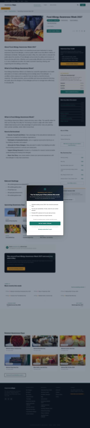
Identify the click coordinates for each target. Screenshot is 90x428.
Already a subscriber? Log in (45, 229)
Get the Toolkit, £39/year (45, 223)
